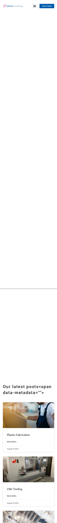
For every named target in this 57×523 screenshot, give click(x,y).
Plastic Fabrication (18, 435)
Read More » (12, 442)
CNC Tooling (14, 489)
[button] (34, 6)
